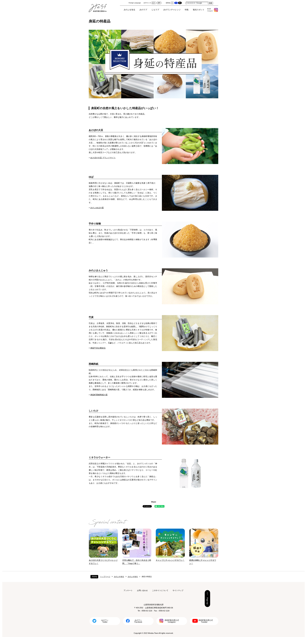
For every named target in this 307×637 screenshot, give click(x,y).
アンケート (128, 590)
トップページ (105, 577)
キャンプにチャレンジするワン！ (170, 560)
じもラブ (155, 10)
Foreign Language (135, 3)
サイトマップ (178, 590)
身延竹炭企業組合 (98, 348)
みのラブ (143, 10)
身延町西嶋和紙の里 (99, 395)
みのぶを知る (129, 10)
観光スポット (198, 10)
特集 (187, 10)
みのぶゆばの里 (97, 208)
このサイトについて (160, 590)
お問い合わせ (142, 590)
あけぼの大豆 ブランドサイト (103, 158)
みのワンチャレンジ (172, 10)
